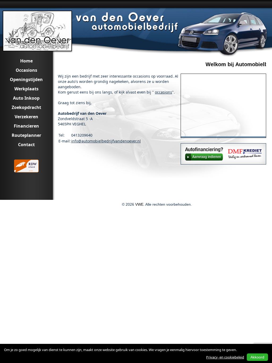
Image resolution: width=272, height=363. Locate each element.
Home (26, 61)
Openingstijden (26, 79)
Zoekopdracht (26, 107)
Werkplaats (26, 89)
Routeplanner (26, 135)
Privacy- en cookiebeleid (225, 357)
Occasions (26, 70)
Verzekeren (26, 117)
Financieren (26, 126)
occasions (163, 92)
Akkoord (257, 357)
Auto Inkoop (26, 98)
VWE (139, 204)
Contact (26, 144)
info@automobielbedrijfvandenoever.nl (106, 140)
